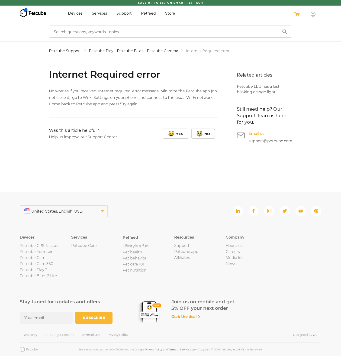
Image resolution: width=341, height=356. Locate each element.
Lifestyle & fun (136, 246)
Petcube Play (101, 51)
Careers (233, 251)
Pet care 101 (133, 264)
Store (170, 13)
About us (234, 245)
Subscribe (94, 318)
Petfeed (148, 13)
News (231, 264)
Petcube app (186, 251)
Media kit (234, 258)
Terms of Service (178, 349)
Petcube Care (84, 245)
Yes (179, 134)
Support (124, 13)
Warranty (30, 335)
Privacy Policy (118, 335)
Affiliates (182, 258)
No (207, 134)
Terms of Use (90, 335)
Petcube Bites (130, 51)
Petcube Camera (162, 51)
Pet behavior (134, 258)
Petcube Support (65, 51)
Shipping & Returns (59, 335)
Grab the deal (184, 316)
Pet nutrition (135, 270)
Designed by (305, 335)
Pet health (132, 252)
